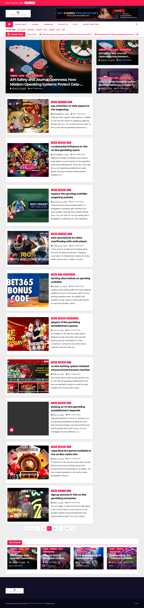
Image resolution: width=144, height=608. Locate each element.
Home (136, 603)
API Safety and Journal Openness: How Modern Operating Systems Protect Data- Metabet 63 (115, 58)
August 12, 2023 (60, 286)
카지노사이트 (21, 29)
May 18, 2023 (58, 374)
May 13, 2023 (58, 415)
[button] (136, 24)
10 (55, 528)
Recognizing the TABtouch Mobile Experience (120, 558)
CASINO (35, 24)
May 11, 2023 (58, 502)
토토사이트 (30, 29)
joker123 (39, 29)
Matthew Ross (34, 88)
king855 (51, 29)
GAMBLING (48, 24)
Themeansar (49, 603)
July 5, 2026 (116, 562)
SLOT (75, 24)
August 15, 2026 (108, 60)
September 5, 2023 (61, 114)
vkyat (58, 29)
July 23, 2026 (18, 88)
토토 (63, 29)
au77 (45, 29)
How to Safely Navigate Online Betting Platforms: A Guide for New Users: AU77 (117, 85)
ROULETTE (63, 24)
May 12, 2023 (58, 459)
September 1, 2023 (61, 154)
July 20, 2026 (84, 562)
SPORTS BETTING (91, 24)
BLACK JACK (21, 24)
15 (67, 528)
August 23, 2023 (60, 246)
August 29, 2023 (60, 202)
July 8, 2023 (58, 330)
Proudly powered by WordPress (17, 603)
